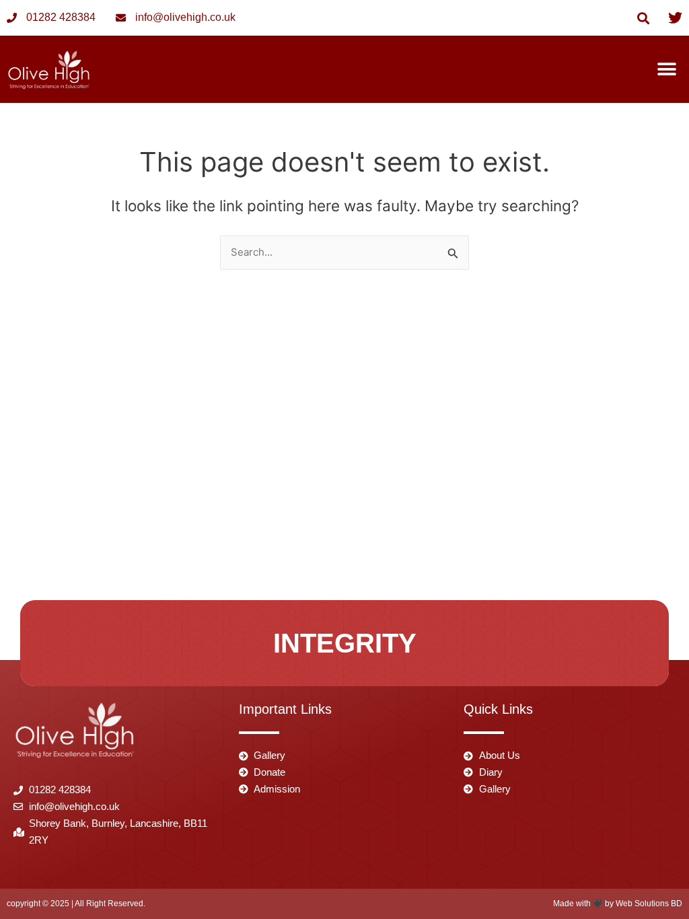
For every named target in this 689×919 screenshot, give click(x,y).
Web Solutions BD (649, 903)
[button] (643, 18)
